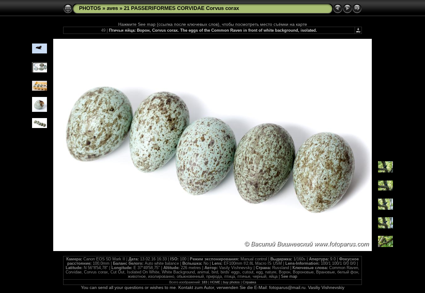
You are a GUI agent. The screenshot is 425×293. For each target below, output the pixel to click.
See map (289, 276)
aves (112, 8)
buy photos (231, 282)
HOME (215, 282)
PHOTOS (90, 8)
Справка (249, 282)
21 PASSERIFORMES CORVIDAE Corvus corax (181, 8)
